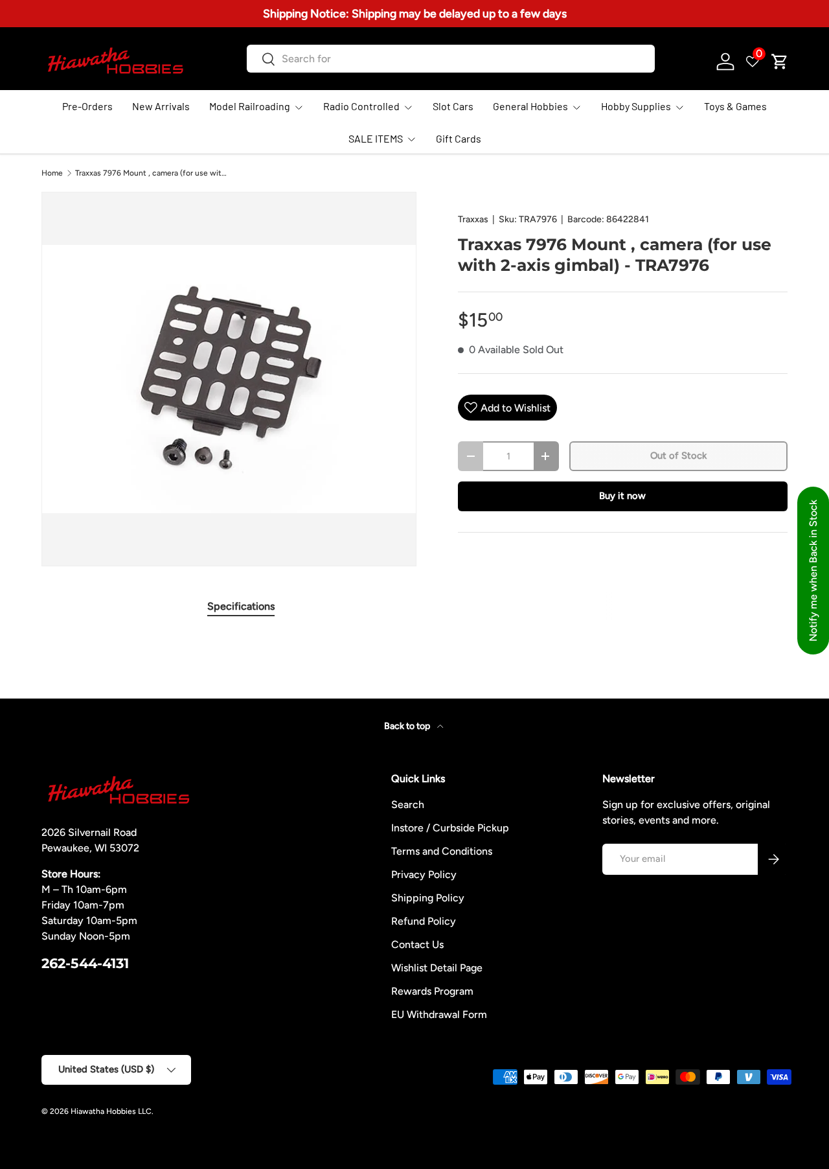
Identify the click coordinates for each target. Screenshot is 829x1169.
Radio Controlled (361, 106)
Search (407, 804)
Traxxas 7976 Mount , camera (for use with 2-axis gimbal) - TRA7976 (153, 173)
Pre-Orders (87, 106)
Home (52, 173)
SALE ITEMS (375, 138)
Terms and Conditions (441, 851)
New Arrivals (161, 106)
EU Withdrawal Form (439, 1014)
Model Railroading (249, 106)
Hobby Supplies (636, 106)
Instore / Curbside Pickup (450, 828)
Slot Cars (453, 106)
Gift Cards (458, 138)
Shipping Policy (427, 898)
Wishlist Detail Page (437, 968)
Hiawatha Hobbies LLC (111, 1111)
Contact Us (417, 944)
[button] (780, 61)
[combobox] (451, 59)
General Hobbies (530, 106)
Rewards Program (432, 991)
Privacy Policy (424, 874)
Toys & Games (735, 106)
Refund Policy (423, 921)
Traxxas (473, 219)
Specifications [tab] (241, 606)
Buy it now (622, 496)
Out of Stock (678, 455)
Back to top (408, 726)
